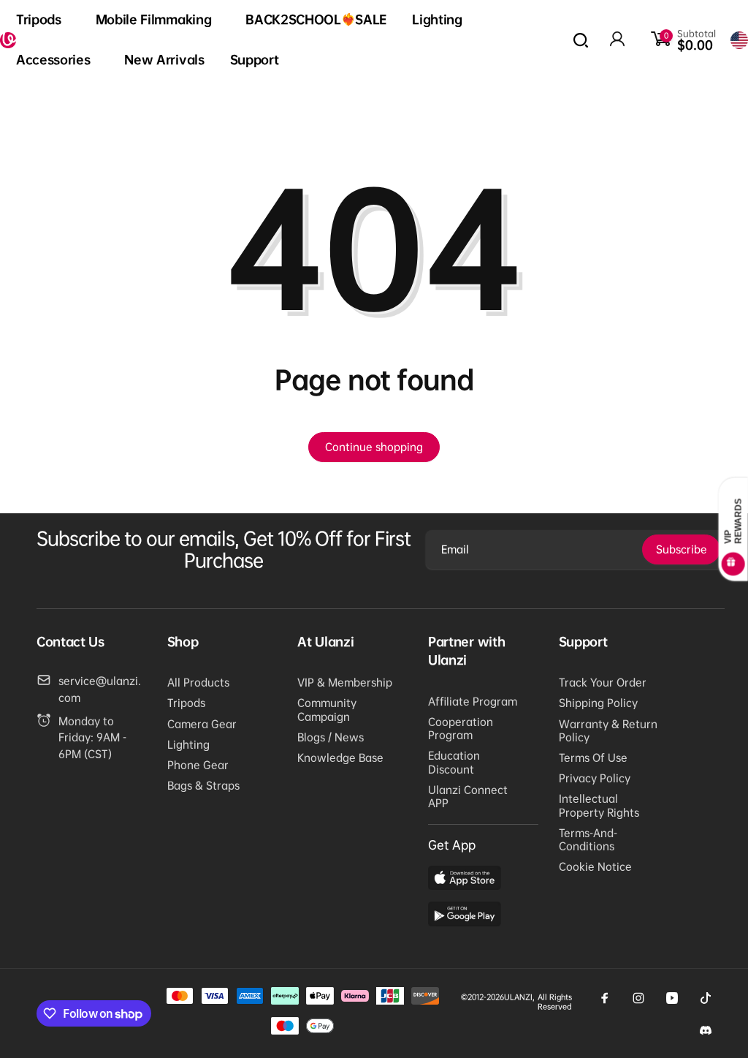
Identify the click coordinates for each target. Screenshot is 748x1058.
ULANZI (518, 997)
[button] (43, 20)
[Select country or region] (739, 40)
